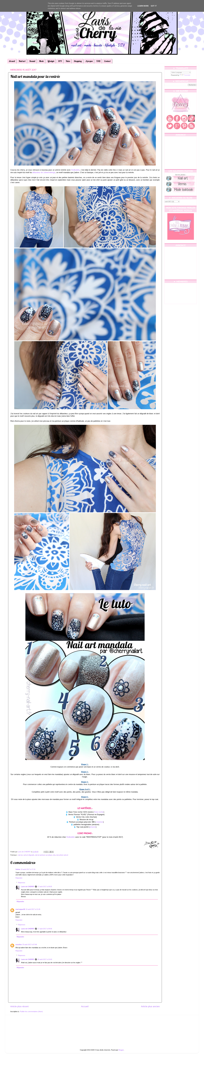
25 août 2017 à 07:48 (29, 944)
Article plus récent (19, 1006)
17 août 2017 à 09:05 (45, 886)
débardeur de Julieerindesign (43, 172)
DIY (60, 61)
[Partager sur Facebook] (51, 852)
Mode (41, 61)
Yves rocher (99, 812)
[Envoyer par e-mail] (45, 852)
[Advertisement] (181, 153)
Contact (107, 61)
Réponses (21, 882)
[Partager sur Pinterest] (53, 852)
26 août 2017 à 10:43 (45, 959)
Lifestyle (50, 61)
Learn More (143, 6)
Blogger (121, 1050)
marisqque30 (20, 909)
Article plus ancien (150, 1006)
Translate (187, 75)
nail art (20, 855)
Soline (18, 869)
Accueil (12, 61)
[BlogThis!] (47, 852)
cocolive (19, 944)
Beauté (32, 61)
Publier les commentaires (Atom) (31, 1011)
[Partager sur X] (49, 852)
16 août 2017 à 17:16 (28, 869)
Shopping (78, 61)
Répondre (19, 878)
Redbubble (75, 170)
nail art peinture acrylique (43, 855)
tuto (54, 855)
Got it (154, 6)
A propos (89, 61)
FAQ (98, 61)
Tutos (68, 61)
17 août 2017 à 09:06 (45, 929)
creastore (99, 822)
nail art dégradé (28, 855)
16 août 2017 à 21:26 (33, 909)
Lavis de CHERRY (27, 886)
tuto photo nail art (62, 855)
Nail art (22, 61)
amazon (93, 827)
